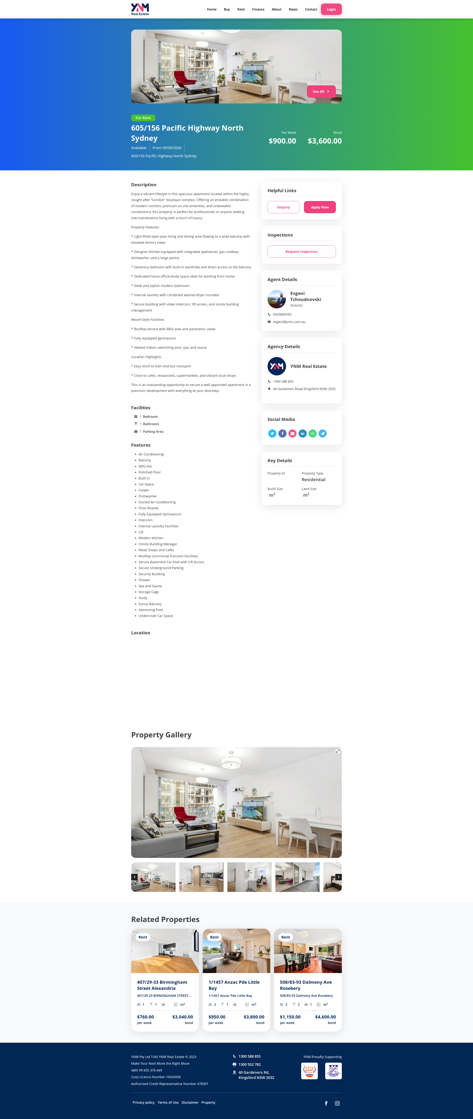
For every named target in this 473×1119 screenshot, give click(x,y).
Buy (227, 9)
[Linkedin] (303, 433)
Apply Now (320, 207)
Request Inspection (302, 251)
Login (331, 9)
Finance (258, 9)
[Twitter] (272, 433)
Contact (311, 9)
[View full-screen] (338, 751)
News (293, 9)
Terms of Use (168, 1102)
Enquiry (283, 207)
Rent (241, 9)
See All (318, 91)
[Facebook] (282, 433)
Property (208, 1102)
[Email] (292, 433)
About (276, 9)
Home (212, 9)
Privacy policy (144, 1102)
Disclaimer (190, 1102)
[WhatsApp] (313, 433)
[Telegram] (323, 433)
